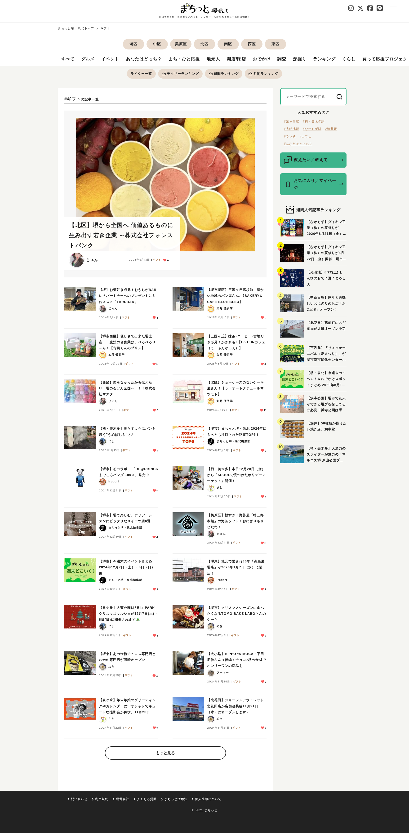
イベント (110, 59)
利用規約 (101, 799)
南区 (228, 44)
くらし (349, 59)
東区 (275, 44)
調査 (281, 59)
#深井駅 (331, 129)
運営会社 (122, 799)
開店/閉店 (236, 59)
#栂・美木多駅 (314, 121)
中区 (157, 44)
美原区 (181, 44)
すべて (68, 59)
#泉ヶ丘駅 (291, 121)
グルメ (88, 59)
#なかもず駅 (312, 129)
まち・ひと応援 (184, 59)
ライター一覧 (141, 74)
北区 (204, 44)
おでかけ (262, 59)
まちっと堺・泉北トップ (76, 28)
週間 (226, 74)
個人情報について (208, 799)
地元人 (213, 59)
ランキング (324, 59)
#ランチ (290, 136)
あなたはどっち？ (144, 59)
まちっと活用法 (175, 799)
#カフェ (305, 136)
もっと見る (165, 753)
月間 (265, 74)
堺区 (133, 44)
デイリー (183, 74)
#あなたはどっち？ (298, 144)
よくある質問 (147, 799)
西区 (252, 44)
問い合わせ (79, 799)
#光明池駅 (291, 129)
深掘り (300, 59)
